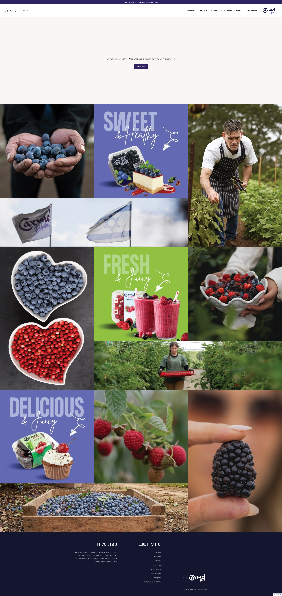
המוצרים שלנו (252, 11)
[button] (277, 594)
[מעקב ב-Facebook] (186, 578)
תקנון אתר (157, 578)
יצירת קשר (191, 11)
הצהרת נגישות (156, 573)
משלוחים (239, 11)
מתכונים (214, 11)
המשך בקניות (141, 67)
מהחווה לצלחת (226, 11)
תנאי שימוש (157, 565)
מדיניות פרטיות (156, 569)
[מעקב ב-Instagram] (183, 578)
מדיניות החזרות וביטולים (152, 582)
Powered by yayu (198, 589)
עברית (25, 11)
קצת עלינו (203, 11)
